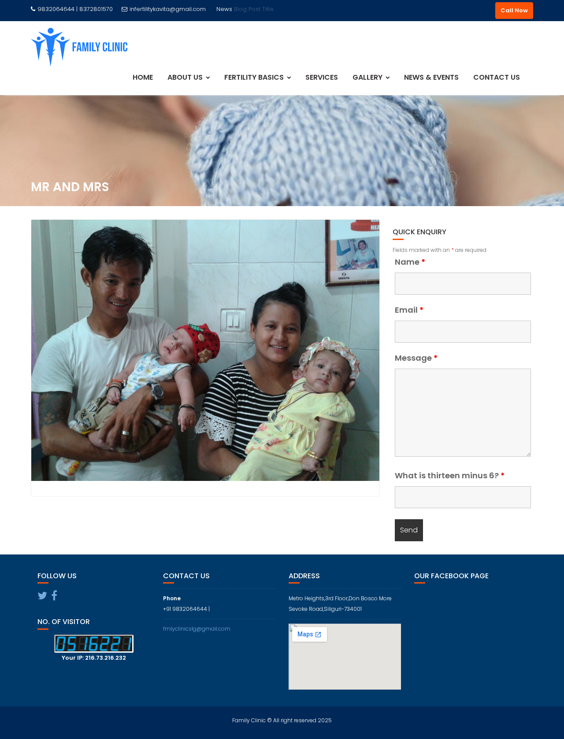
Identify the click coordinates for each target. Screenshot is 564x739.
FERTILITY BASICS (254, 77)
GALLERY (367, 77)
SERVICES (321, 77)
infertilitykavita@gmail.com (168, 9)
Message (416, 358)
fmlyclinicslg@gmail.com (196, 628)
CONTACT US (496, 77)
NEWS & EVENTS (431, 77)
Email (409, 310)
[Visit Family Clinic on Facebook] (54, 597)
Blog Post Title (254, 9)
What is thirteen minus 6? (450, 475)
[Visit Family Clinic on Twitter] (42, 597)
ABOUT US (185, 77)
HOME (143, 77)
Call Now (514, 10)
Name (410, 262)
